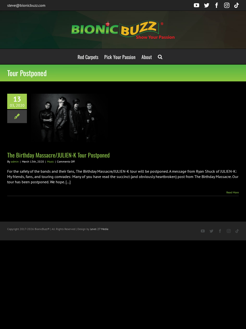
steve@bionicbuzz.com (26, 5)
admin (15, 161)
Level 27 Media (99, 229)
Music (50, 161)
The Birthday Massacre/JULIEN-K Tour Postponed (58, 155)
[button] (160, 56)
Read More (232, 192)
